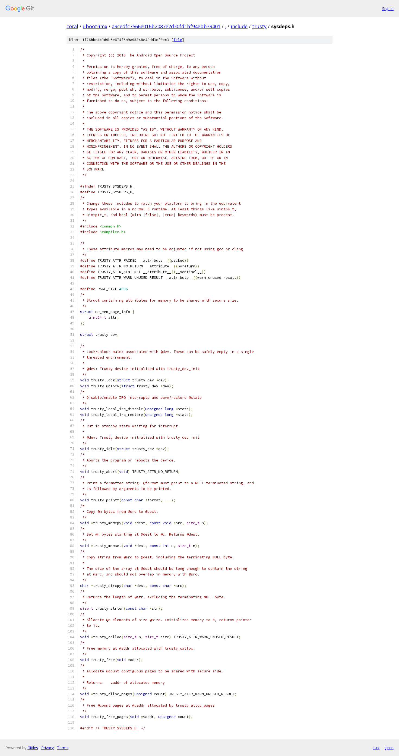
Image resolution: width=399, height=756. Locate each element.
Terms (62, 747)
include (239, 26)
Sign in (388, 8)
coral (72, 26)
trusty (259, 26)
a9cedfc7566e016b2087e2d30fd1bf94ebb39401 (166, 26)
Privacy (47, 747)
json (389, 747)
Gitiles (32, 747)
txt (376, 747)
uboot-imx (95, 26)
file (177, 39)
